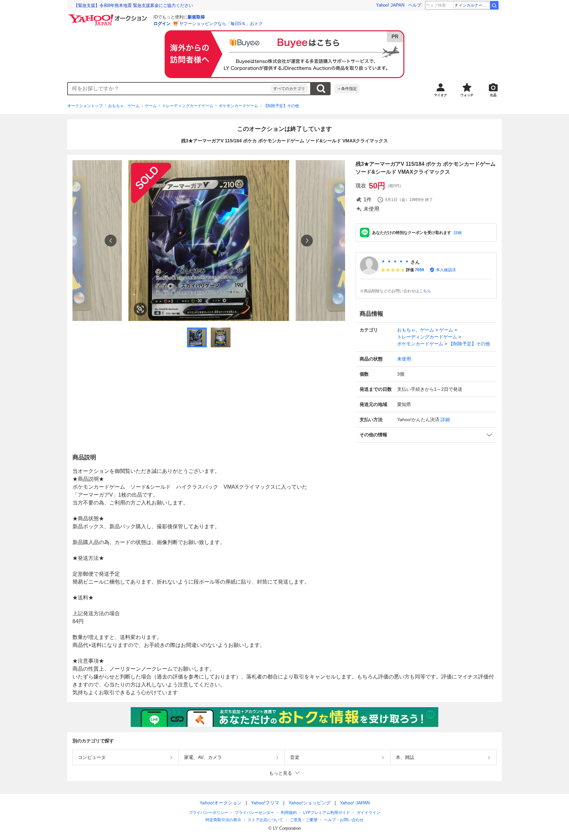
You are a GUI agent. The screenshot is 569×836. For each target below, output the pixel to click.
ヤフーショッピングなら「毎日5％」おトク (221, 23)
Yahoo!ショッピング (309, 802)
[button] (426, 434)
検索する (321, 88)
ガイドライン (368, 812)
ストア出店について (265, 820)
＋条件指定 (347, 88)
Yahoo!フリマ (265, 802)
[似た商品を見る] (140, 309)
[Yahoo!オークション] (108, 16)
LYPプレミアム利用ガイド (326, 812)
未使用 (404, 358)
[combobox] (169, 89)
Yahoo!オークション (221, 802)
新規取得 (196, 16)
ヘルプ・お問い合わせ (344, 820)
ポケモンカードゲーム (238, 105)
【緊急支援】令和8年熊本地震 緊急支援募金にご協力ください (133, 5)
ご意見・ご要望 (303, 820)
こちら (425, 291)
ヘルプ (414, 5)
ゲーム (151, 105)
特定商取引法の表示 (223, 820)
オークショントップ (85, 105)
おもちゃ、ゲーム (124, 105)
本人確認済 (446, 270)
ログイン (162, 23)
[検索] (494, 5)
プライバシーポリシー (208, 812)
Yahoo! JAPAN (390, 5)
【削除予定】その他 (281, 105)
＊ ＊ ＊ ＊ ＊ (395, 262)
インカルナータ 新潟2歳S (474, 5)
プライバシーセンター (254, 812)
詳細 (458, 232)
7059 (419, 270)
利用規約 (289, 812)
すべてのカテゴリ (289, 88)
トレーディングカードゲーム (187, 105)
